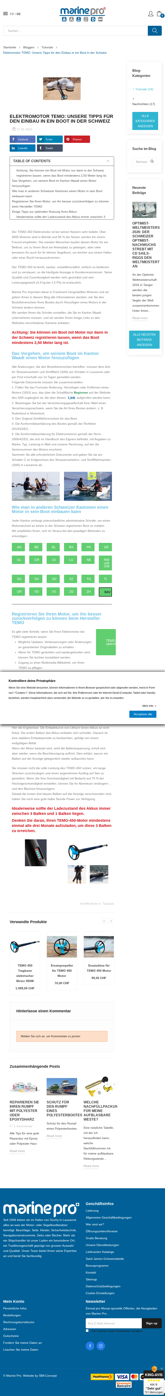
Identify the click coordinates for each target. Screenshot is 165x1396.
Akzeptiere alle (143, 714)
